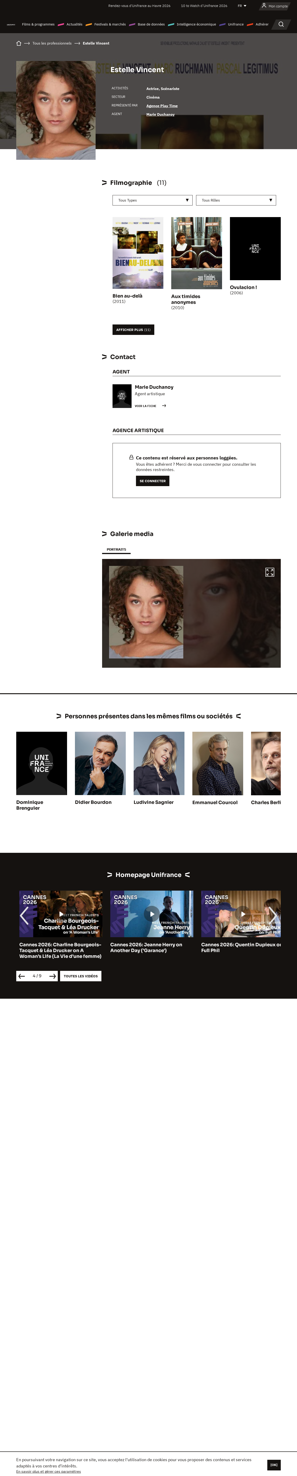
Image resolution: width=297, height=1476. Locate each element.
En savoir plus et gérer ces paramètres (48, 1471)
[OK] (274, 1465)
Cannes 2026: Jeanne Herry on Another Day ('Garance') (143, 947)
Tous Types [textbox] (127, 200)
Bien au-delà (127, 296)
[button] (269, 572)
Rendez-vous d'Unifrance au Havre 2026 (139, 5)
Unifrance (236, 24)
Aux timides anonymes (185, 299)
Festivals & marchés (110, 24)
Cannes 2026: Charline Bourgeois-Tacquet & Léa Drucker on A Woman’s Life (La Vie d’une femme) (57, 950)
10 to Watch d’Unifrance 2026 (204, 5)
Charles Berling (269, 802)
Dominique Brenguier (29, 805)
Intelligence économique (196, 24)
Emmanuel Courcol (215, 802)
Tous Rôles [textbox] (211, 200)
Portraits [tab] (116, 549)
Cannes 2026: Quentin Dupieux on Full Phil (239, 947)
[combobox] (153, 200)
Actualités (74, 24)
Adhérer (262, 24)
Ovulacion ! (243, 287)
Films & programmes (38, 24)
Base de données (151, 24)
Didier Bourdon (93, 802)
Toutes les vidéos (81, 976)
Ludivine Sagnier (154, 802)
